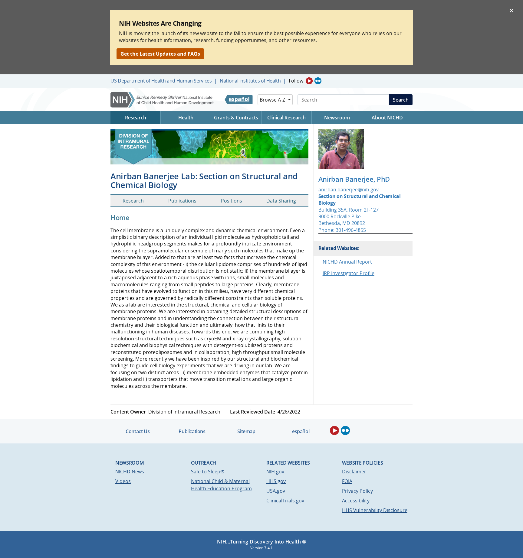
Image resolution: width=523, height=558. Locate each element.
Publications (182, 200)
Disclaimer (354, 471)
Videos (123, 481)
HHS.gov (276, 481)
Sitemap (246, 431)
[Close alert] (511, 10)
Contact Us (138, 431)
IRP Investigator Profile (348, 273)
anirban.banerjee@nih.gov (348, 189)
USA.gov (275, 491)
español (300, 431)
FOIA (347, 481)
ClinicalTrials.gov (285, 500)
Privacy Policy (357, 491)
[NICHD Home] (162, 100)
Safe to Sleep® (207, 471)
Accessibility (356, 500)
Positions (231, 200)
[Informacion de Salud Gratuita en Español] (239, 100)
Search (401, 99)
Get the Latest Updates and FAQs (160, 53)
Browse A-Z (272, 99)
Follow (296, 80)
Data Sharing (281, 200)
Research (133, 200)
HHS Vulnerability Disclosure (374, 510)
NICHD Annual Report (347, 261)
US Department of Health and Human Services (161, 80)
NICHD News (129, 471)
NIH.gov (275, 471)
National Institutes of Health (250, 80)
